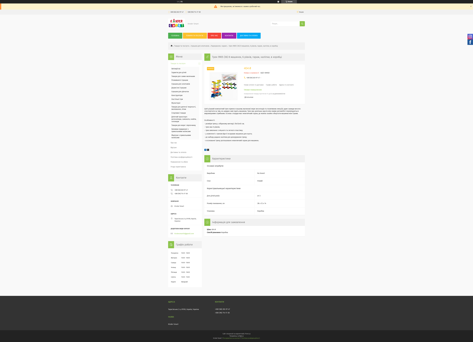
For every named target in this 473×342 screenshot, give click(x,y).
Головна (175, 36)
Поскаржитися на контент (231, 338)
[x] (208, 150)
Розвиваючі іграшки (179, 80)
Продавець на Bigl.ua (236, 336)
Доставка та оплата (249, 36)
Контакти (229, 36)
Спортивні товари (178, 113)
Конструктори (176, 95)
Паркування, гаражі (219, 46)
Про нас (214, 36)
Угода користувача (178, 167)
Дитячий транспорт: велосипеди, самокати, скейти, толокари (183, 119)
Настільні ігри (177, 99)
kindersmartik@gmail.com (184, 233)
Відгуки (174, 147)
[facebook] (205, 150)
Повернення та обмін (179, 162)
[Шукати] (302, 23)
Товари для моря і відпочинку (183, 125)
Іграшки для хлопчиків (200, 46)
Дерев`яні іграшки (178, 88)
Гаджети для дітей (178, 72)
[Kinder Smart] (176, 28)
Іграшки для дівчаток (180, 92)
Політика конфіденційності (181, 157)
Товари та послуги (194, 36)
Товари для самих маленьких (183, 76)
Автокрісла (175, 69)
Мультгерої (175, 103)
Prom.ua (247, 334)
